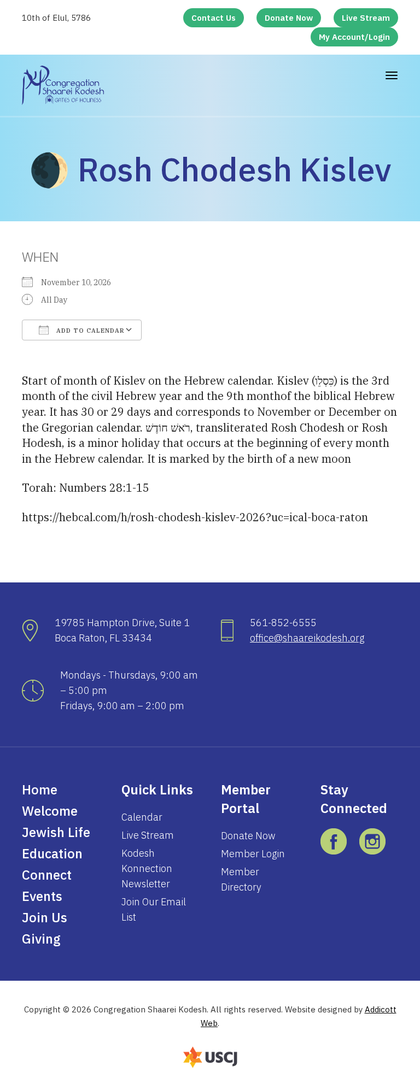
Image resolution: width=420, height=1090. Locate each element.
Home (39, 789)
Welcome (50, 811)
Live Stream (366, 18)
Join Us (44, 917)
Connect (47, 874)
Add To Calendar (89, 330)
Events (42, 896)
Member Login (253, 853)
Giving (41, 938)
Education (52, 853)
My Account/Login (354, 37)
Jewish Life (56, 832)
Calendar (141, 817)
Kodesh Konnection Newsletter (146, 868)
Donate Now (289, 18)
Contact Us (213, 18)
